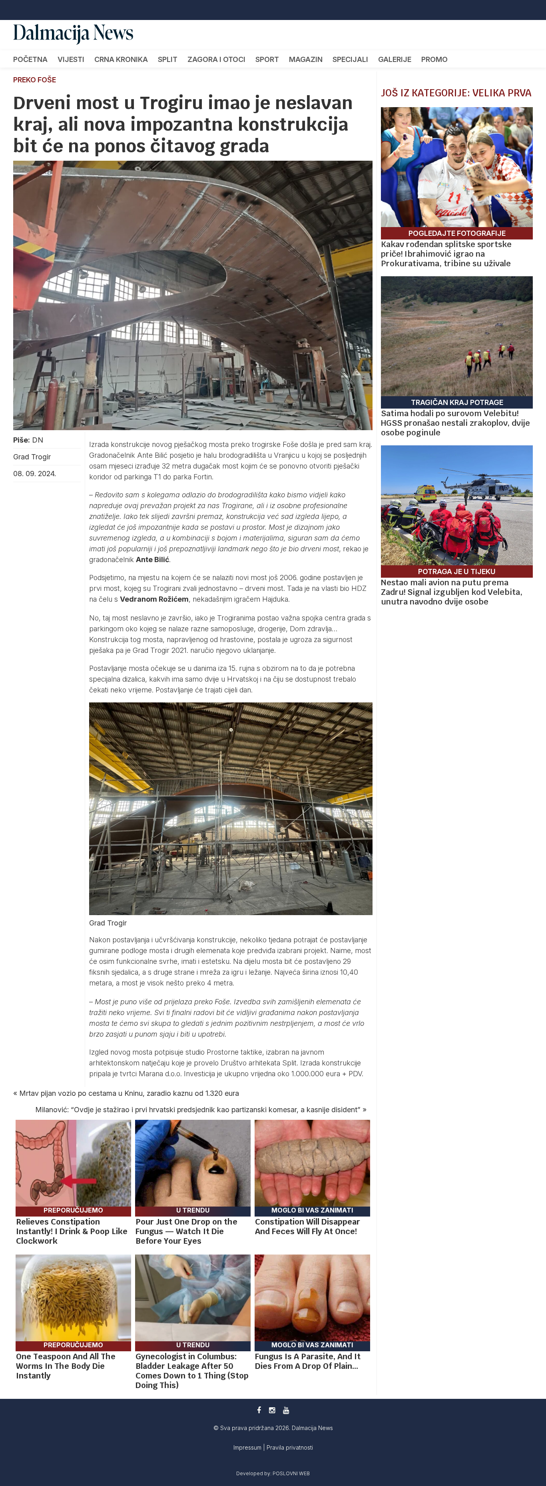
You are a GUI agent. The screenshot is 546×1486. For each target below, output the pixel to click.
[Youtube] (286, 1410)
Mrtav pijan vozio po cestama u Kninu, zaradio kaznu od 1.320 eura (129, 1093)
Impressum (248, 1447)
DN (37, 440)
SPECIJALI (350, 59)
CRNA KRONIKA (121, 59)
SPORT (267, 59)
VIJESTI (71, 59)
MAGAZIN (306, 59)
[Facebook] (259, 1410)
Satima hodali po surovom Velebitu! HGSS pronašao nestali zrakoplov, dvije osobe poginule (455, 423)
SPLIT (167, 59)
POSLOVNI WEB (291, 1473)
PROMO (434, 59)
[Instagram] (272, 1410)
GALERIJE (394, 59)
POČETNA (30, 59)
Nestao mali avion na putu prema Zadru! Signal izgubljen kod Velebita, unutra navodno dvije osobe (451, 592)
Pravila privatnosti (290, 1447)
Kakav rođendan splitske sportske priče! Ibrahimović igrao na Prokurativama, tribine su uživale (446, 254)
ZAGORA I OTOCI (216, 59)
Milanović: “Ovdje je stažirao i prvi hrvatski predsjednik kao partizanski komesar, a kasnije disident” (198, 1109)
